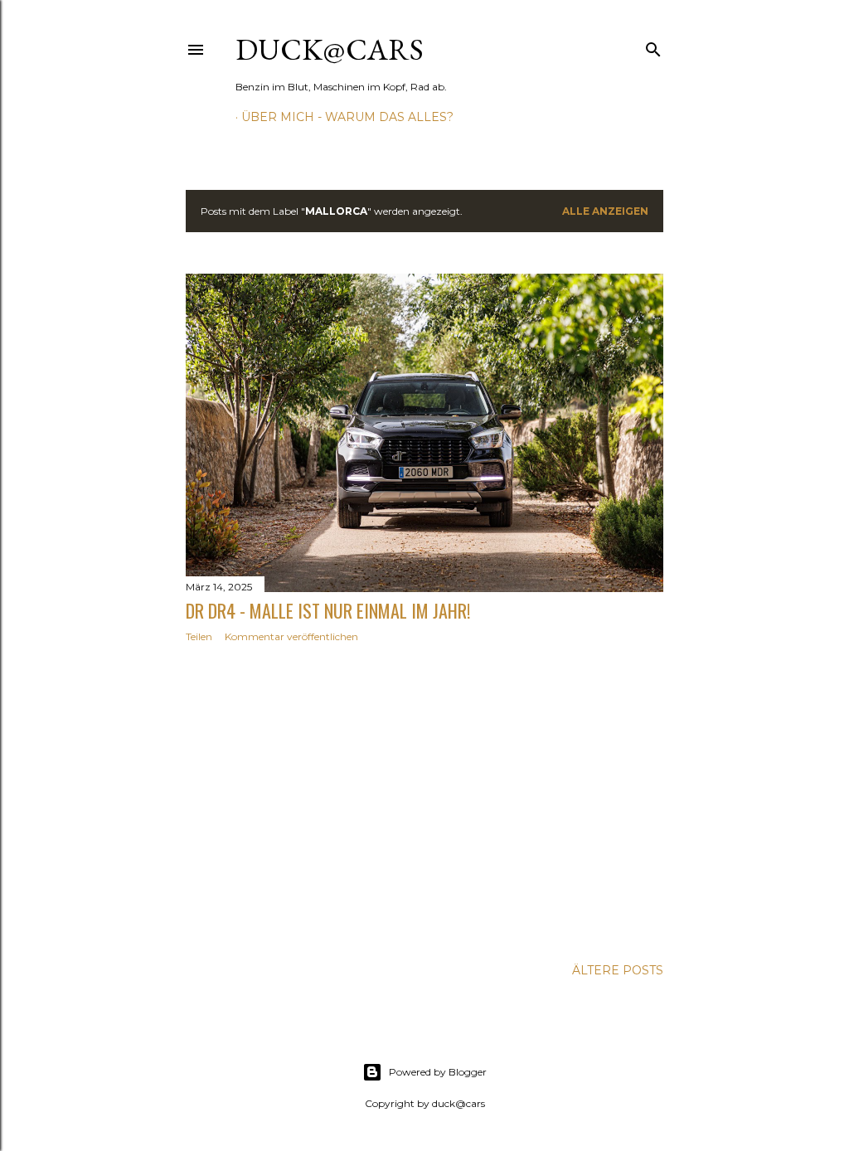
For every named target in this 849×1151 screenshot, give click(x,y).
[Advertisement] (424, 800)
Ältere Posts (617, 970)
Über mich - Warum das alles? (347, 116)
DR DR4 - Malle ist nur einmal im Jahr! (328, 610)
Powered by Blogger (438, 1072)
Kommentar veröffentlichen (291, 636)
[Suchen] (653, 46)
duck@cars (329, 49)
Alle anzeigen (605, 211)
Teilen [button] (199, 636)
